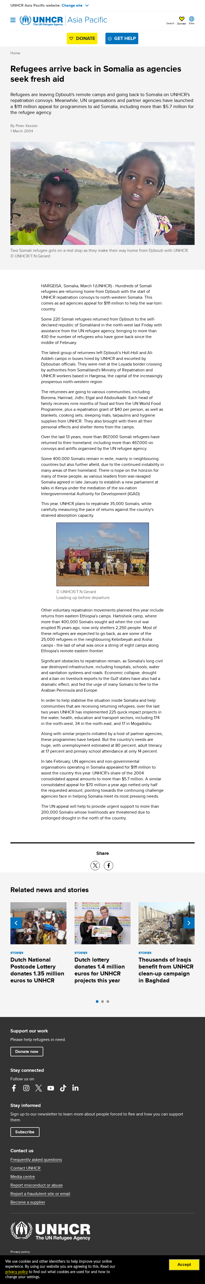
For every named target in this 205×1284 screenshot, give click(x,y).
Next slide (189, 923)
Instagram (26, 1088)
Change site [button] (72, 5)
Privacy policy (20, 1251)
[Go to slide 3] (109, 1003)
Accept (184, 1264)
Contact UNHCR (25, 1168)
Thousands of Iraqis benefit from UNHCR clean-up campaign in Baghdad (166, 970)
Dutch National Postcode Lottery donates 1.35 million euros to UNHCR (37, 970)
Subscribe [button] (24, 1132)
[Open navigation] (12, 20)
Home (15, 53)
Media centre (22, 1177)
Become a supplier (27, 1202)
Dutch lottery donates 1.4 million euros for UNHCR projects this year (99, 970)
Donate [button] (181, 23)
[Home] (37, 20)
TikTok (63, 1088)
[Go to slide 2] (104, 1003)
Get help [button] (125, 38)
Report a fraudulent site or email (40, 1194)
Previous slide (16, 923)
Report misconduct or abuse (36, 1185)
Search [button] (170, 23)
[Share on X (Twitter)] (95, 865)
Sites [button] (192, 23)
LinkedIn (75, 1088)
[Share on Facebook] (108, 865)
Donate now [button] (26, 1051)
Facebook (13, 1088)
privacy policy (16, 1272)
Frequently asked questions (36, 1160)
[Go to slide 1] (98, 1003)
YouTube (50, 1088)
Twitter (38, 1088)
